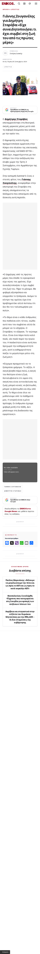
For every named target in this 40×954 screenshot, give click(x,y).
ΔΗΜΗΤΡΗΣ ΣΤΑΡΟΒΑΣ (12, 491)
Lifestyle (15, 9)
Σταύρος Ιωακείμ (16, 53)
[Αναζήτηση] (19, 3)
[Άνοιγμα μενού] (36, 3)
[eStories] (29, 3)
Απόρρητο (5, 952)
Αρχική (6, 9)
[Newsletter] (24, 3)
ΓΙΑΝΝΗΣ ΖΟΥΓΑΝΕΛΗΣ (12, 487)
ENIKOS (8, 4)
